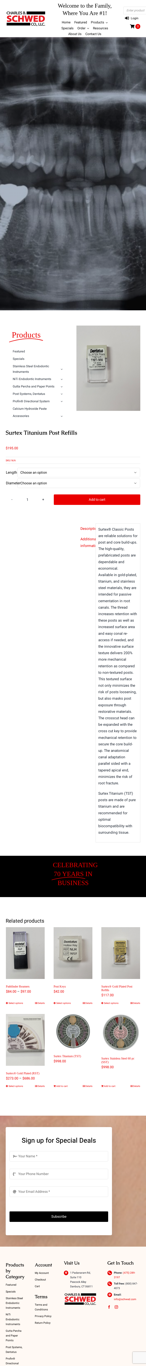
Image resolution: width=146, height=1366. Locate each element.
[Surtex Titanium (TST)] (73, 1031)
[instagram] (116, 1307)
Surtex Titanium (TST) (67, 1056)
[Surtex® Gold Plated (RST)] (25, 1040)
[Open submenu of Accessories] (62, 416)
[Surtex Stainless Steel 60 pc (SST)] (120, 1032)
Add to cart (97, 499)
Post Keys (60, 986)
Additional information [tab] (86, 542)
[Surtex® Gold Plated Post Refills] (120, 953)
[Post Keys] (73, 953)
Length (11, 472)
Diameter (13, 483)
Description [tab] (86, 528)
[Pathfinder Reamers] (25, 953)
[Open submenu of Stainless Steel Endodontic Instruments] (62, 369)
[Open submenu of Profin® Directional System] (62, 401)
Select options (16, 1003)
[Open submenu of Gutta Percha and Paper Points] (62, 386)
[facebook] (109, 1307)
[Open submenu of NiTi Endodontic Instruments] (62, 379)
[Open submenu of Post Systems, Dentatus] (62, 394)
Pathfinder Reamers (17, 986)
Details (41, 1003)
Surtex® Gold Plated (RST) (22, 1073)
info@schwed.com (125, 1299)
